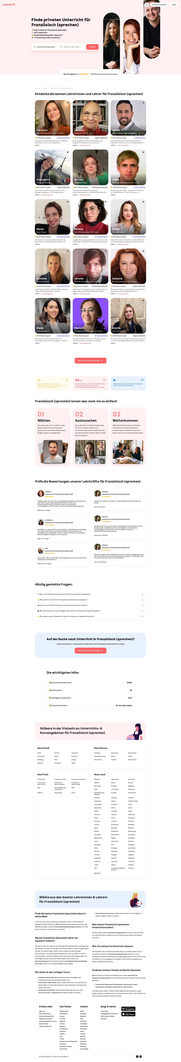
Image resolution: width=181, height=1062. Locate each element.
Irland (113, 808)
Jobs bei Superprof (45, 1026)
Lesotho (114, 821)
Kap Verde (131, 814)
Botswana (97, 786)
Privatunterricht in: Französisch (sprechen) (62, 88)
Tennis (62, 1039)
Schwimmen (63, 1013)
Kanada (113, 814)
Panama (131, 841)
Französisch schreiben (78, 779)
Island (130, 808)
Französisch (41, 779)
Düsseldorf (41, 756)
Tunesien (131, 861)
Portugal (114, 848)
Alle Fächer (63, 1049)
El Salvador (132, 792)
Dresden (83, 1039)
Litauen (96, 824)
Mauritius (131, 828)
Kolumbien (131, 818)
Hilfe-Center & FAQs (107, 1016)
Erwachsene (98, 759)
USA (95, 868)
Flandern (131, 797)
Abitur (113, 756)
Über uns (42, 1011)
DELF (39, 787)
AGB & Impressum (45, 1013)
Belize (113, 782)
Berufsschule (132, 759)
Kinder (130, 756)
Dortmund (74, 753)
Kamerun (97, 814)
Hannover (83, 1041)
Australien (131, 779)
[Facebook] (137, 1056)
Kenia (113, 818)
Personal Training (65, 1046)
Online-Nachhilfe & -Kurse (48, 1021)
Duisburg (83, 1046)
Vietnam (131, 868)
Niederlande (98, 838)
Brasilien (114, 786)
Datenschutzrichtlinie (46, 1016)
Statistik (63, 1044)
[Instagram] (140, 1056)
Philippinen (131, 844)
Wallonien (97, 873)
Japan (130, 811)
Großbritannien (133, 801)
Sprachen (45, 88)
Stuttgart (57, 763)
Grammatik (58, 792)
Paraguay (97, 844)
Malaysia (131, 824)
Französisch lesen (60, 779)
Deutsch (62, 1026)
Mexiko (96, 831)
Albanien (97, 779)
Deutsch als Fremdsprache (68, 1041)
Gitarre (62, 1024)
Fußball (62, 1034)
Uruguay (131, 865)
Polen (96, 848)
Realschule (114, 753)
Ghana (113, 801)
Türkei (96, 865)
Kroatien (97, 821)
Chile (96, 789)
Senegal (114, 854)
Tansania (114, 861)
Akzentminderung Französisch (60, 788)
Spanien (113, 858)
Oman (96, 841)
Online (73, 763)
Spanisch (63, 1031)
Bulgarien (131, 786)
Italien (96, 811)
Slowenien (97, 858)
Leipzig (73, 759)
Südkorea (97, 861)
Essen (56, 756)
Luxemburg (114, 824)
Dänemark (131, 789)
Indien (130, 804)
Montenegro (132, 831)
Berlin (39, 753)
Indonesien (97, 808)
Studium (113, 759)
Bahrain (96, 782)
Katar (96, 818)
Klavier (62, 1016)
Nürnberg (83, 1044)
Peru (112, 844)
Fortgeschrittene (100, 756)
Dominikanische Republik (99, 793)
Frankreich (97, 801)
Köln (55, 759)
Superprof (37, 88)
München (40, 763)
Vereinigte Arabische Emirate (118, 869)
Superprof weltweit (45, 1018)
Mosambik (97, 834)
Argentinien (115, 779)
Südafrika (131, 858)
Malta (96, 828)
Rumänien (114, 851)
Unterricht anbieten (159, 4)
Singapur (131, 854)
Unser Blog (104, 1011)
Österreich (114, 841)
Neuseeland (115, 834)
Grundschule (132, 753)
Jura (61, 1036)
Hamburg (40, 759)
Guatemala (98, 804)
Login (174, 4)
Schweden (131, 851)
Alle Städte (84, 1049)
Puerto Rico (132, 848)
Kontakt (104, 1018)
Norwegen (131, 838)
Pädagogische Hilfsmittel (109, 1013)
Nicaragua (131, 834)
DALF (73, 787)
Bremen (56, 753)
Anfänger (97, 753)
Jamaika (114, 811)
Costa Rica (114, 789)
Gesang (62, 1018)
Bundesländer (43, 1024)
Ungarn (113, 865)
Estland (96, 797)
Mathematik (64, 1011)
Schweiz (96, 854)
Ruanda (96, 851)
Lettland (131, 821)
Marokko (114, 828)
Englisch (40, 792)
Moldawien (114, 831)
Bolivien (130, 782)
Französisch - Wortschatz (41, 783)
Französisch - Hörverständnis (59, 783)
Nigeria (113, 838)
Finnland (114, 797)
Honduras (114, 804)
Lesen (73, 792)
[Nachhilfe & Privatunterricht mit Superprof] (9, 4)
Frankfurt (74, 756)
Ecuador (114, 792)
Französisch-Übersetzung (75, 783)
